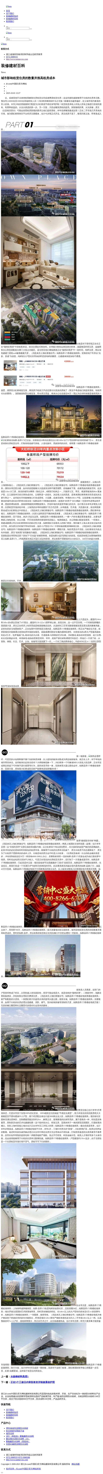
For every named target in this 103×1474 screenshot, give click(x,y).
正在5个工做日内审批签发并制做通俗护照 (33, 1382)
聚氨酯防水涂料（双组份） (18, 1441)
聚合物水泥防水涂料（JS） (18, 1439)
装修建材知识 (12, 16)
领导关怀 (10, 1433)
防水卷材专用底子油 (15, 1431)
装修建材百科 (12, 19)
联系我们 (10, 21)
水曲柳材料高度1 (20, 1376)
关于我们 (10, 13)
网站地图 (76, 1464)
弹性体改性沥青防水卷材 (17, 1428)
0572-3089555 (12, 57)
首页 (8, 11)
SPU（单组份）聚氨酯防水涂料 (20, 1436)
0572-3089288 (24, 1457)
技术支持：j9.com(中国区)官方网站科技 (23, 1469)
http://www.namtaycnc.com (17, 59)
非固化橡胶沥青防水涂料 (17, 1444)
